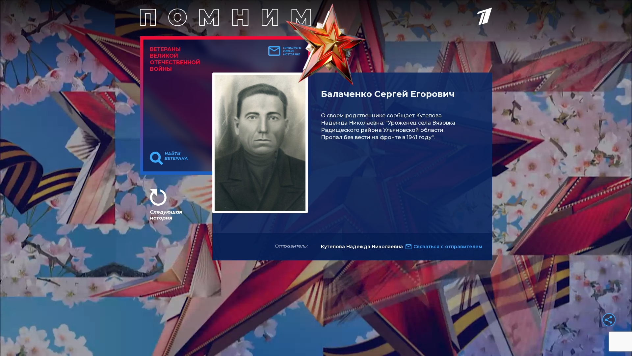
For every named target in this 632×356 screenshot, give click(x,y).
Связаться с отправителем (447, 247)
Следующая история (166, 215)
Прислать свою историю (292, 51)
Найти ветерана (176, 156)
